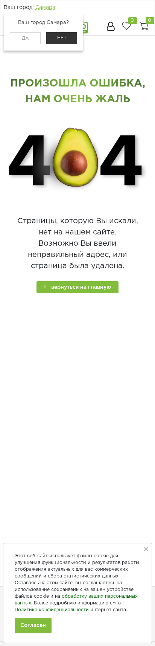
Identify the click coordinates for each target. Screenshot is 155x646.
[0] (126, 25)
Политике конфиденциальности (52, 610)
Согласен (33, 625)
